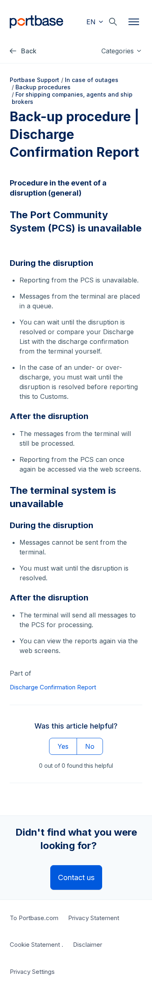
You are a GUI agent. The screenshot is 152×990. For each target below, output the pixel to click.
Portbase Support (34, 79)
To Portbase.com (34, 918)
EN (92, 22)
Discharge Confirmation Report (53, 687)
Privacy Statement (93, 918)
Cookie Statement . (36, 944)
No (89, 746)
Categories (118, 51)
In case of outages (91, 79)
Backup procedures (43, 87)
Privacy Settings (32, 971)
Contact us (76, 877)
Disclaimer (87, 944)
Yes (63, 746)
